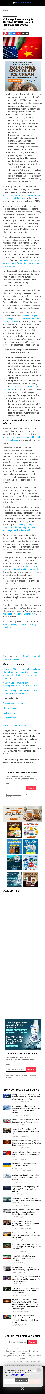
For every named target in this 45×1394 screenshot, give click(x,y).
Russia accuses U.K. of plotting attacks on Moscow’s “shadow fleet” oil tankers (26, 1189)
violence (13, 751)
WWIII (5, 754)
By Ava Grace (24, 1159)
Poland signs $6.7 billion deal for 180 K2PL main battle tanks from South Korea (26, 1131)
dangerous (24, 736)
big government (24, 730)
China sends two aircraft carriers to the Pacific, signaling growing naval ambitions (21, 263)
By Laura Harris (25, 1136)
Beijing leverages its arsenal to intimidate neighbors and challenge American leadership (20, 527)
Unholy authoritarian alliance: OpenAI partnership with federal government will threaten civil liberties (26, 1097)
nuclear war (23, 745)
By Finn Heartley (25, 1325)
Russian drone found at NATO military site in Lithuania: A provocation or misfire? (26, 1177)
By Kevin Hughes (25, 1115)
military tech (23, 739)
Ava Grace (18, 29)
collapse (36, 733)
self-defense (29, 748)
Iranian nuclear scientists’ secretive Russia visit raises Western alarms (25, 1121)
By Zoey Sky (24, 1194)
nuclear (33, 742)
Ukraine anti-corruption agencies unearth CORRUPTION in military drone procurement (27, 1166)
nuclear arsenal (10, 745)
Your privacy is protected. (13, 795)
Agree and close (21, 1380)
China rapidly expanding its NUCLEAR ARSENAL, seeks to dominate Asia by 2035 (26, 1154)
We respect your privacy (31, 1355)
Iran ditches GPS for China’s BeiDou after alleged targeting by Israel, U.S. (26, 1268)
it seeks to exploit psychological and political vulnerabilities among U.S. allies (21, 319)
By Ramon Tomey (26, 1171)
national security (21, 742)
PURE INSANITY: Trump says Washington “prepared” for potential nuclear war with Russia (26, 1223)
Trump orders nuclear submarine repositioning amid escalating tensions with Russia (26, 1200)
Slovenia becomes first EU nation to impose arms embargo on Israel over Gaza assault (26, 1235)
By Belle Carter (25, 1124)
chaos (35, 730)
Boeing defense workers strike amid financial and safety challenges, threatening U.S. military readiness (26, 1212)
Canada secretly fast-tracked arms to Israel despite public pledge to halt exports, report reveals (26, 1279)
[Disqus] (22, 925)
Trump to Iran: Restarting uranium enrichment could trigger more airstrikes (25, 1258)
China (5, 733)
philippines (17, 748)
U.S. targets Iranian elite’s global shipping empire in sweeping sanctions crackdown (27, 1246)
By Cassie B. (24, 1251)
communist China (11, 736)
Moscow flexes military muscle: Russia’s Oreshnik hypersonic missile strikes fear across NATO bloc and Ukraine (26, 1109)
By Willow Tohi (25, 1101)
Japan (14, 739)
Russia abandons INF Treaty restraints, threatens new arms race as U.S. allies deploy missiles (26, 1143)
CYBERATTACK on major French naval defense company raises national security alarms (26, 1290)
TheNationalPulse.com (13, 703)
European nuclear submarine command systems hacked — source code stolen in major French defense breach (26, 1319)
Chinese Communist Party (20, 733)
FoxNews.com (9, 713)
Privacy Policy (18, 1375)
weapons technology (27, 751)
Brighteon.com (9, 718)
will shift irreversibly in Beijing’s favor (19, 614)
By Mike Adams (24, 1311)
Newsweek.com (10, 708)
